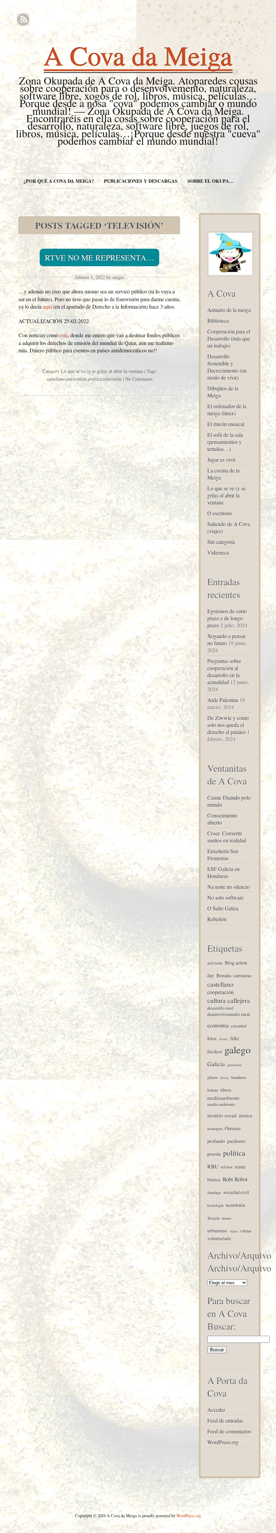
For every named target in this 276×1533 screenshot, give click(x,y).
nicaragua (214, 1128)
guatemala (234, 1064)
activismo (214, 963)
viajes (234, 1231)
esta (64, 335)
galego (238, 1049)
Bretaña (223, 975)
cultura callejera (228, 1000)
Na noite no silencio (228, 886)
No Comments (138, 379)
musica (245, 1115)
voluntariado (219, 1238)
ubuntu (226, 1218)
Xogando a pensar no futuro (226, 639)
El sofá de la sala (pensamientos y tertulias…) (225, 441)
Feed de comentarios (229, 1431)
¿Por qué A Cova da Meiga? (59, 180)
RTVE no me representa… (99, 257)
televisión (112, 379)
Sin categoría (221, 541)
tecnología (215, 1205)
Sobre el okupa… (210, 180)
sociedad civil (236, 1192)
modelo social (222, 1115)
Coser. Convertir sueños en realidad (226, 837)
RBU (212, 1166)
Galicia (216, 1064)
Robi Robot (235, 1179)
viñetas (245, 1230)
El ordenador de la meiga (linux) (226, 410)
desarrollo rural (220, 1008)
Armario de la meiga (229, 309)
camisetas (242, 975)
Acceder (216, 1409)
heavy (224, 1077)
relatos (227, 1167)
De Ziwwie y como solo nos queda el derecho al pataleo (228, 724)
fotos (212, 1038)
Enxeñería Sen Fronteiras (222, 854)
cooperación (220, 992)
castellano (56, 379)
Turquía (213, 1218)
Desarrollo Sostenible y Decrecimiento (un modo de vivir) (227, 367)
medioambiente (223, 1097)
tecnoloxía (235, 1205)
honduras (238, 1077)
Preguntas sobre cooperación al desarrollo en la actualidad (224, 671)
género (212, 1077)
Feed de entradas (225, 1420)
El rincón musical (225, 423)
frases (223, 1039)
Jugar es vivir (221, 459)
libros (225, 1090)
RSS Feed (23, 19)
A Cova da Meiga (138, 55)
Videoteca (218, 552)
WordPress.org (223, 1441)
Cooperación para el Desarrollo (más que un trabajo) (228, 338)
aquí (47, 306)
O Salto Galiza (223, 908)
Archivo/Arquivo (239, 1267)
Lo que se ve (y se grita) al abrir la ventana (102, 371)
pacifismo (236, 1141)
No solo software (225, 897)
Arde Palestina (222, 699)
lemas (212, 1090)
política (95, 379)
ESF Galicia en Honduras (223, 872)
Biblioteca (218, 320)
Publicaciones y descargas (140, 180)
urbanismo (217, 1230)
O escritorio (219, 513)
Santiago (214, 1192)
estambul (239, 1026)
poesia (214, 1153)
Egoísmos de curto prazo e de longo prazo (227, 618)
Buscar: (221, 1326)
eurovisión (77, 379)
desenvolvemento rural (228, 1014)
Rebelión (217, 918)
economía (218, 1025)
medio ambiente (221, 1104)
